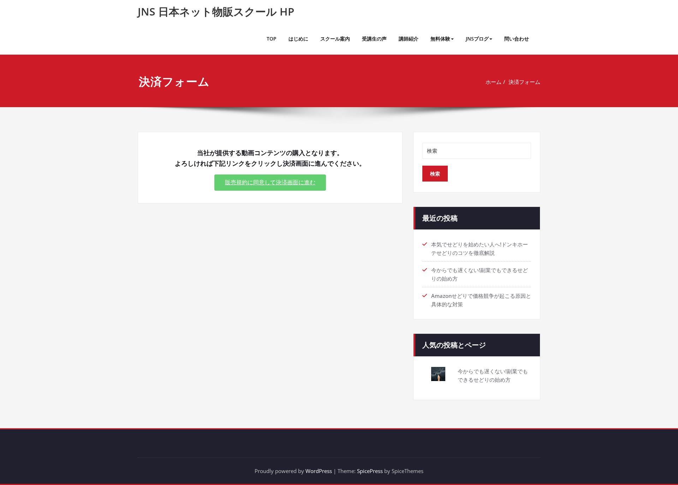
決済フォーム (524, 81)
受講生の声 (374, 38)
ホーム (493, 81)
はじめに (298, 38)
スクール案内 (335, 38)
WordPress (318, 470)
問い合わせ (516, 38)
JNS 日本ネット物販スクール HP (216, 11)
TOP (271, 38)
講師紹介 (408, 38)
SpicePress (370, 470)
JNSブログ (477, 38)
